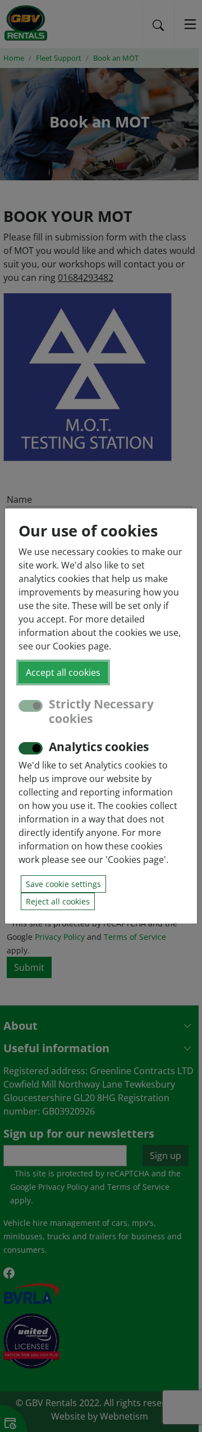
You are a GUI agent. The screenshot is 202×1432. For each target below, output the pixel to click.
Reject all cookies (58, 901)
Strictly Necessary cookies (101, 711)
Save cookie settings (63, 884)
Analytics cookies (99, 746)
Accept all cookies (63, 672)
